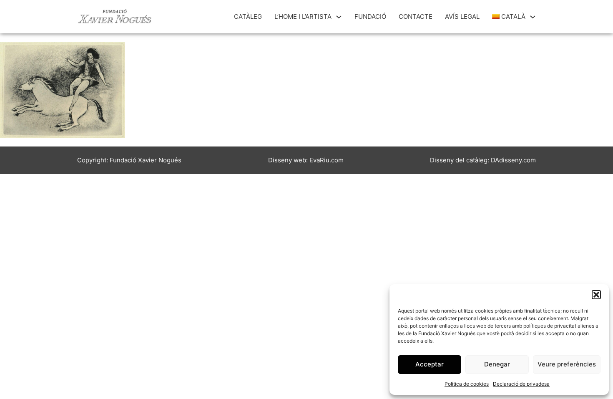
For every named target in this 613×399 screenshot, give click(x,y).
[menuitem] (509, 16)
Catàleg (248, 16)
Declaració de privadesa (521, 384)
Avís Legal (462, 16)
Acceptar (429, 364)
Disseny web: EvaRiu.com (306, 160)
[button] (596, 294)
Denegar (497, 364)
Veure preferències (567, 364)
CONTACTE (415, 16)
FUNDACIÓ (370, 16)
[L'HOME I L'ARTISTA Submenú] (339, 17)
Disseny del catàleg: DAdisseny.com (483, 160)
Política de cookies (467, 384)
